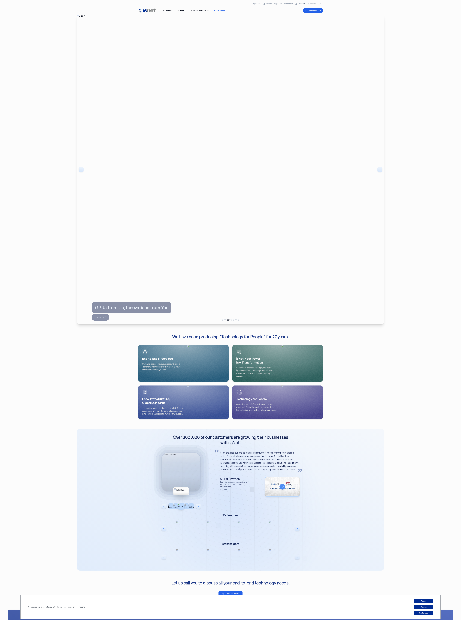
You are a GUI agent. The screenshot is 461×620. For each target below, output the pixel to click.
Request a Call (315, 10)
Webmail (313, 4)
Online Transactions (285, 4)
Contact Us (219, 10)
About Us (165, 10)
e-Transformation (199, 10)
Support (269, 4)
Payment (301, 4)
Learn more (100, 317)
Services (180, 10)
